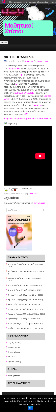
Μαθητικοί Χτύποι (19, 28)
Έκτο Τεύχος (13, 304)
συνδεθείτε (39, 202)
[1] (20, 74)
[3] (33, 92)
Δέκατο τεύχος (14, 285)
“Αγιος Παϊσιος (14, 342)
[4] (9, 98)
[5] (26, 114)
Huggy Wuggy (14, 352)
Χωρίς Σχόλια (42, 61)
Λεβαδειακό (14, 68)
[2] (17, 83)
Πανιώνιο (37, 104)
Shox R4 (11, 356)
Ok (30, 408)
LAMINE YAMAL (14, 347)
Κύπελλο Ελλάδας (23, 92)
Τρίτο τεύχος (13, 318)
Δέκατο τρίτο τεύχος (17, 264)
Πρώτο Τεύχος (14, 328)
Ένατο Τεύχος (14, 290)
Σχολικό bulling (14, 361)
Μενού (4, 43)
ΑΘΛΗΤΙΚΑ (29, 61)
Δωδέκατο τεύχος (16, 271)
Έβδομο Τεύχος (15, 299)
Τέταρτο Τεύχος (15, 314)
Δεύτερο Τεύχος (15, 323)
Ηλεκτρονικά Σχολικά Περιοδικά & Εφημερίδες (28, 2)
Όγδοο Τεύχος (14, 295)
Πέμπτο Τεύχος (15, 309)
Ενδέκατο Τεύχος (15, 278)
